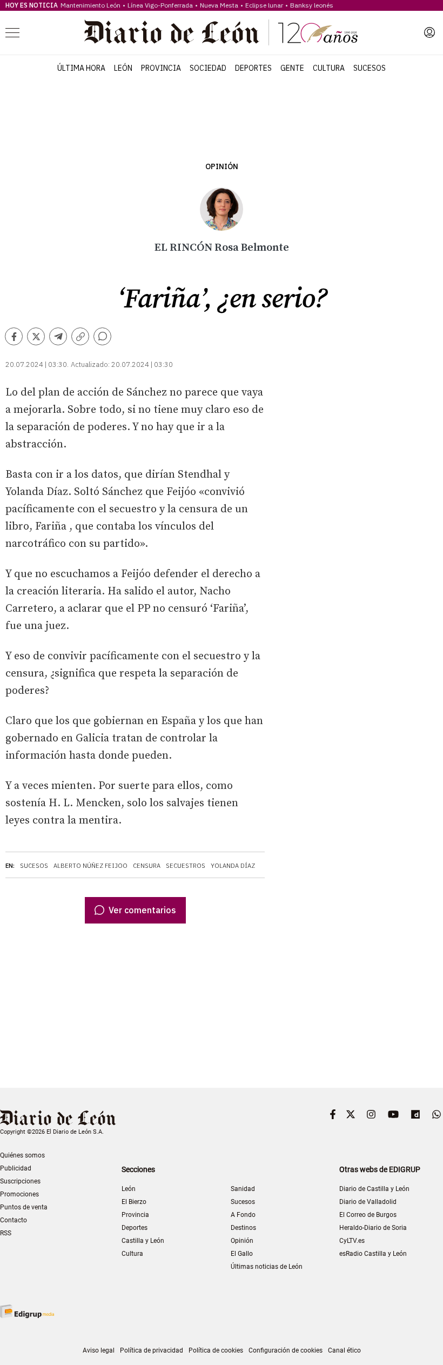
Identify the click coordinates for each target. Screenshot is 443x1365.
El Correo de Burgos (368, 1215)
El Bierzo (134, 1202)
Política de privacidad (151, 1350)
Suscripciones (20, 1181)
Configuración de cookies (286, 1350)
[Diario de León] (221, 32)
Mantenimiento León (90, 5)
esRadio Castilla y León (373, 1253)
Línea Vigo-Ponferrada (160, 5)
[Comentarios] (102, 336)
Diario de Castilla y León (374, 1189)
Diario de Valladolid (368, 1202)
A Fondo (243, 1215)
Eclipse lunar (264, 5)
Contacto (13, 1220)
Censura (146, 865)
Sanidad (243, 1189)
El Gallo (242, 1253)
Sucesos (369, 68)
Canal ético (344, 1350)
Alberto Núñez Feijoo (90, 865)
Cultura (329, 68)
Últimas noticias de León (267, 1266)
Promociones (19, 1194)
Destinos (243, 1228)
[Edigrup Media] (27, 1311)
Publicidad (15, 1168)
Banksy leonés (311, 5)
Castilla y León (143, 1240)
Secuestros (185, 865)
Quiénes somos (22, 1155)
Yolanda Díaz (233, 865)
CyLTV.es (352, 1240)
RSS (5, 1233)
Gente (292, 68)
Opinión (221, 166)
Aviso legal (99, 1350)
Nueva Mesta (219, 5)
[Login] (429, 32)
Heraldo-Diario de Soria (373, 1228)
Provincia (161, 68)
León (123, 68)
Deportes (253, 68)
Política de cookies (216, 1350)
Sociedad (208, 68)
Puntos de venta (24, 1207)
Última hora (81, 68)
